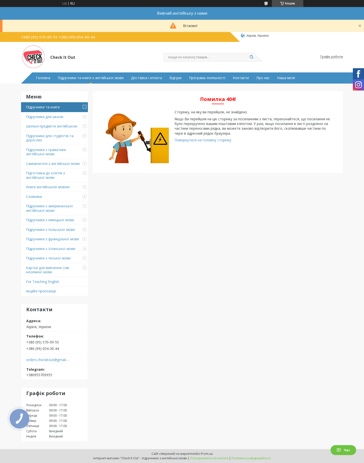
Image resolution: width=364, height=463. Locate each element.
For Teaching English (42, 281)
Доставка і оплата (146, 78)
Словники (34, 196)
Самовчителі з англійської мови (53, 163)
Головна (43, 78)
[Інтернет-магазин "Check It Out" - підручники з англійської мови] (33, 56)
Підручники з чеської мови (48, 258)
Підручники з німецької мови (50, 219)
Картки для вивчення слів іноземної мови (47, 270)
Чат (347, 450)
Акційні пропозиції (41, 291)
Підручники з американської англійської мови (49, 208)
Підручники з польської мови (50, 229)
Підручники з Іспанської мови (50, 248)
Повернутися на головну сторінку (203, 140)
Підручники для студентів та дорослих (50, 138)
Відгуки (175, 78)
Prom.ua (207, 454)
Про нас (263, 78)
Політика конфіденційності (251, 458)
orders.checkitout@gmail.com (48, 360)
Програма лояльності (207, 78)
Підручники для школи (44, 116)
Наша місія (286, 78)
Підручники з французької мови (52, 239)
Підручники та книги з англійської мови (91, 78)
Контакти (241, 78)
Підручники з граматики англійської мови (46, 151)
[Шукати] (251, 57)
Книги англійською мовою (48, 187)
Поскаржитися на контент (209, 458)
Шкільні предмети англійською (52, 126)
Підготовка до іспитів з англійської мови (45, 175)
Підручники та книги (43, 107)
